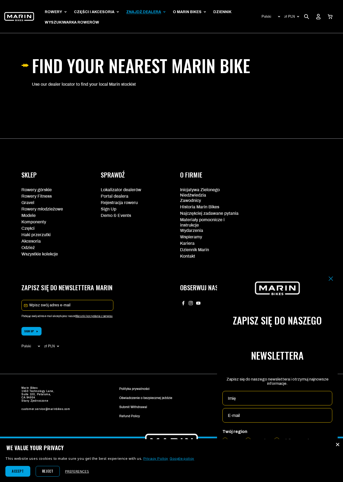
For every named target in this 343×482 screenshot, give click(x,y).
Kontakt (187, 256)
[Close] (337, 444)
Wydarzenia (191, 230)
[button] (330, 16)
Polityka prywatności (134, 389)
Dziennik (222, 12)
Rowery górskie (36, 189)
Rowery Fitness (36, 196)
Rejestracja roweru (119, 202)
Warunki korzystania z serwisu (94, 316)
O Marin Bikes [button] (187, 12)
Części (28, 228)
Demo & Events (116, 215)
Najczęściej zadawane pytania (209, 213)
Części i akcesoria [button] (94, 12)
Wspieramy (191, 237)
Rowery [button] (53, 12)
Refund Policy (129, 416)
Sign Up (108, 209)
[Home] (19, 16)
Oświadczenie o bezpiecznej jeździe (145, 398)
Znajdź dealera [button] (143, 12)
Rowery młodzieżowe (42, 209)
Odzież (28, 247)
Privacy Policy (155, 459)
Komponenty (33, 222)
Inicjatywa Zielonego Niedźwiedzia (200, 192)
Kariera (187, 243)
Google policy (182, 459)
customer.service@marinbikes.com (45, 409)
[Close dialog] (330, 278)
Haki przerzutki (36, 234)
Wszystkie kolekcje (39, 254)
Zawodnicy (190, 200)
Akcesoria (31, 241)
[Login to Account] (318, 16)
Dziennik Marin (194, 249)
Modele (28, 215)
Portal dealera (114, 196)
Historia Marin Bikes (199, 207)
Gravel (27, 202)
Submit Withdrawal (133, 407)
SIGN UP (29, 331)
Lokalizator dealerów (121, 189)
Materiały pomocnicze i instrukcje (202, 222)
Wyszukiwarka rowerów (72, 22)
